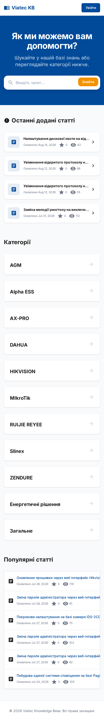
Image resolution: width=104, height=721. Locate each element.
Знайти (88, 82)
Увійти (91, 8)
